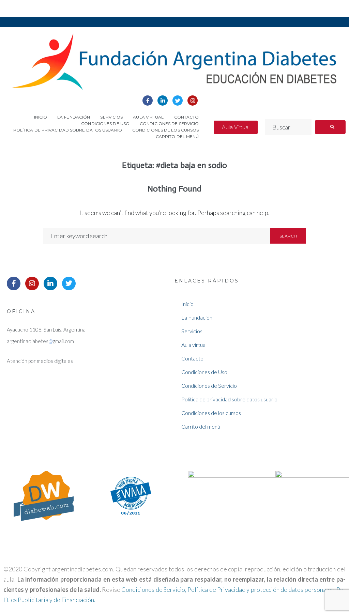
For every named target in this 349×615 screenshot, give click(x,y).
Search (288, 236)
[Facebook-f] (147, 100)
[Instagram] (192, 100)
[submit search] (330, 127)
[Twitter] (177, 100)
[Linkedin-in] (162, 100)
